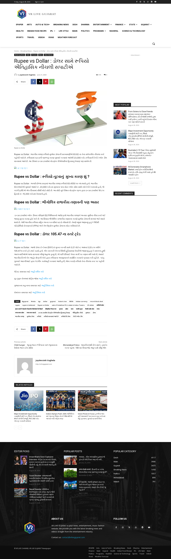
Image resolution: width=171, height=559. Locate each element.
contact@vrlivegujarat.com (73, 537)
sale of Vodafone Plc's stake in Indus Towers (68, 305)
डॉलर (66, 309)
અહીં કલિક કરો (45, 278)
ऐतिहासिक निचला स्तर (50, 309)
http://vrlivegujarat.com (44, 364)
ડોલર (94, 313)
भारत (72, 309)
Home (16, 51)
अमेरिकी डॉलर (100, 305)
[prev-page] (16, 427)
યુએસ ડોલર (30, 316)
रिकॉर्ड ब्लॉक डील (89, 309)
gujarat (53, 301)
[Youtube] (155, 1)
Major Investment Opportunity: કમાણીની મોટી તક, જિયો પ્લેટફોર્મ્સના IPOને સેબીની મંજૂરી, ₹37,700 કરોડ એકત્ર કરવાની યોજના (141, 136)
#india (33, 301)
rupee (17, 305)
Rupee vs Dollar (43, 305)
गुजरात (61, 309)
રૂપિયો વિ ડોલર (65, 316)
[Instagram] (140, 1)
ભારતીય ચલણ (19, 316)
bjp (39, 301)
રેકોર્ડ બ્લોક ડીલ (78, 316)
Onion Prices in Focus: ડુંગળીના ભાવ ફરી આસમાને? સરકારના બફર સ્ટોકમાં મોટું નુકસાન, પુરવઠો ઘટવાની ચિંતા (91, 416)
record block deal (96, 301)
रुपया (98, 309)
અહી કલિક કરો (37, 271)
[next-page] (20, 427)
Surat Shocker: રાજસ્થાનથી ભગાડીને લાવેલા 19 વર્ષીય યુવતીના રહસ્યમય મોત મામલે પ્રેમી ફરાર (42, 478)
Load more (134, 183)
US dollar (90, 305)
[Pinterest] (45, 81)
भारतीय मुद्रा (79, 309)
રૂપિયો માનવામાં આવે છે (51, 316)
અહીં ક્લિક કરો (48, 285)
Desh (28, 55)
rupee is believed (28, 305)
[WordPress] (151, 1)
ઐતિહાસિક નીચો (78, 313)
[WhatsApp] (147, 1)
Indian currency (81, 301)
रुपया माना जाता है (31, 313)
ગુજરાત (88, 313)
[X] (144, 1)
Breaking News (26, 51)
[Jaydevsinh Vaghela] (16, 74)
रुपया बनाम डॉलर (19, 313)
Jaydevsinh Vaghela (27, 75)
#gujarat (25, 301)
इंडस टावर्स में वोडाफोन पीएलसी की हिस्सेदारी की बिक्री (29, 309)
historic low (62, 301)
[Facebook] (136, 1)
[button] (153, 44)
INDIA (71, 301)
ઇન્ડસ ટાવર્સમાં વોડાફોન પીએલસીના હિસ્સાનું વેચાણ (54, 313)
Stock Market (48, 55)
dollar (45, 301)
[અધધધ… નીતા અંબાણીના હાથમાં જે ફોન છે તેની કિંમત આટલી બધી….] (70, 460)
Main (40, 55)
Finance (34, 55)
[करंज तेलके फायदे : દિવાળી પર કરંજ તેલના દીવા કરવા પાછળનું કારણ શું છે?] (70, 472)
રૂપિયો (39, 316)
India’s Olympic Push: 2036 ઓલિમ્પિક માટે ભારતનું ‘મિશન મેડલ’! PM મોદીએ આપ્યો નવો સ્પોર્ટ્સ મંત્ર (60, 416)
